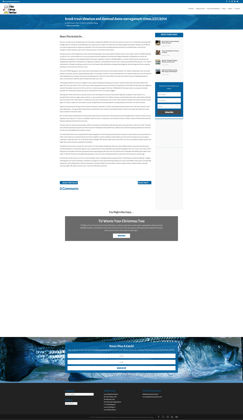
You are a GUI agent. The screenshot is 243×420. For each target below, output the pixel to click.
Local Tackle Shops (110, 410)
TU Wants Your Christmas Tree (122, 221)
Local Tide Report (109, 407)
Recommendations (213, 8)
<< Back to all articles (72, 25)
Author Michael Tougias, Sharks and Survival (170, 61)
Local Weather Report (111, 394)
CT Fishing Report (110, 404)
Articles (191, 8)
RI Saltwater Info (109, 399)
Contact (237, 8)
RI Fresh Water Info (110, 397)
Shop (224, 8)
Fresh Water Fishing (92, 23)
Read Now (121, 235)
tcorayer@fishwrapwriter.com (152, 397)
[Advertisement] (169, 179)
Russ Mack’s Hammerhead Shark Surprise (170, 42)
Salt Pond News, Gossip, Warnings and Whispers (169, 70)
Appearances (200, 8)
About (230, 8)
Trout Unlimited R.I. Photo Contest (170, 51)
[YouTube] (237, 2)
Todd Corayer (71, 23)
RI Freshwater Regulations (112, 402)
